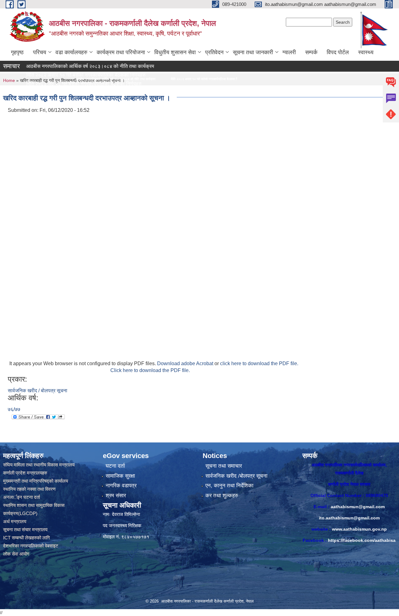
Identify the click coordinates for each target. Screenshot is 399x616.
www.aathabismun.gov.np (359, 529)
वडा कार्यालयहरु (71, 52)
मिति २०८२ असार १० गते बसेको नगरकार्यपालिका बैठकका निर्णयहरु (156, 79)
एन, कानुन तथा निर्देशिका (229, 486)
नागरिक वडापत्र (121, 486)
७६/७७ (14, 409)
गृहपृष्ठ (17, 52)
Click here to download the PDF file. (150, 370)
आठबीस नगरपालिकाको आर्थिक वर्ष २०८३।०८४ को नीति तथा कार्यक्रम (71, 66)
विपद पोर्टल (338, 52)
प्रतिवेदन (214, 52)
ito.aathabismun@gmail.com (349, 517)
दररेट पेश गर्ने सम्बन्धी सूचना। (33, 92)
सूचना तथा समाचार (223, 466)
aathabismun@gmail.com (358, 506)
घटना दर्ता (115, 466)
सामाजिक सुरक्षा (120, 476)
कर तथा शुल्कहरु (221, 496)
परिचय (39, 52)
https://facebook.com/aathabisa (362, 540)
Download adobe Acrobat (185, 363)
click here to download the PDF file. (259, 363)
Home (9, 80)
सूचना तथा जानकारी (253, 52)
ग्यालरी (289, 52)
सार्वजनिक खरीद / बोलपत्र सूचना (37, 390)
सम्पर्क (311, 52)
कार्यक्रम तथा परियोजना (121, 52)
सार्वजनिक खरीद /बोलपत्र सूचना (236, 476)
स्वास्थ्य (365, 52)
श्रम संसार (116, 496)
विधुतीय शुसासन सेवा (175, 52)
